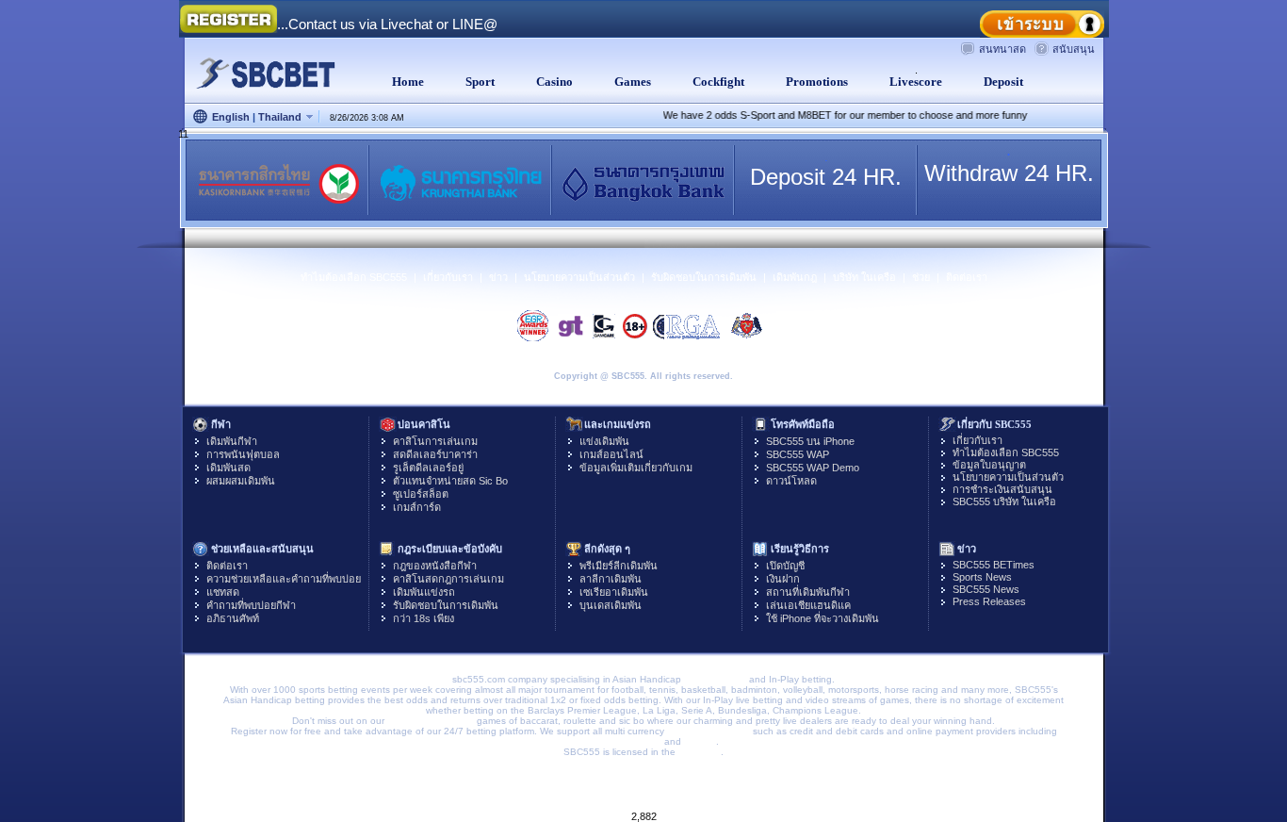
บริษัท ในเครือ (864, 277)
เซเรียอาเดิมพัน (613, 592)
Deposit (1000, 81)
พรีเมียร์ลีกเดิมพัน (618, 565)
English (231, 117)
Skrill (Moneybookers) (615, 741)
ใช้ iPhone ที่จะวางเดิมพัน (822, 618)
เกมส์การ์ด (417, 507)
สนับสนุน (1073, 49)
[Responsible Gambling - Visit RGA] (686, 324)
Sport (477, 81)
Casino (551, 81)
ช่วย (921, 277)
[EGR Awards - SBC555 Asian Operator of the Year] (533, 325)
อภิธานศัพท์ (232, 618)
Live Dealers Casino (430, 720)
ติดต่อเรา (966, 277)
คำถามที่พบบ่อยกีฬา (251, 605)
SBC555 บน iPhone (810, 441)
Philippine (699, 752)
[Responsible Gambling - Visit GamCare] (604, 324)
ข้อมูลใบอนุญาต (989, 464)
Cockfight (715, 81)
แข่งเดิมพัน (604, 441)
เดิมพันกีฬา (231, 441)
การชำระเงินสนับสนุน (1002, 489)
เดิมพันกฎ (795, 277)
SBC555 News (986, 589)
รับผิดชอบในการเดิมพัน (704, 277)
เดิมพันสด (228, 467)
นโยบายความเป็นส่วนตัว (579, 277)
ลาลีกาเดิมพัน (610, 578)
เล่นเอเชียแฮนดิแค (808, 605)
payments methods (708, 731)
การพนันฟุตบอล (243, 454)
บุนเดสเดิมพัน (610, 605)
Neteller (700, 741)
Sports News (982, 577)
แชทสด (222, 592)
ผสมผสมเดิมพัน (240, 480)
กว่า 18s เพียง (423, 618)
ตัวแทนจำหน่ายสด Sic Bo (450, 480)
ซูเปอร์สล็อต (420, 494)
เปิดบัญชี (785, 565)
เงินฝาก (783, 578)
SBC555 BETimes (993, 564)
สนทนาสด (1002, 49)
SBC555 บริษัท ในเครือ (1004, 501)
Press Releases (989, 601)
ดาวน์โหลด (791, 480)
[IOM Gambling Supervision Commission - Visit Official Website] (748, 324)
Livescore (913, 81)
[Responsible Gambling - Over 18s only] (634, 324)
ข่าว (498, 277)
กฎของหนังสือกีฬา (435, 565)
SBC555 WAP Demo (812, 467)
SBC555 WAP (797, 454)
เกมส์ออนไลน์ (611, 454)
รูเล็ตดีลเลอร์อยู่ (428, 467)
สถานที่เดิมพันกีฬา (808, 592)
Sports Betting (715, 679)
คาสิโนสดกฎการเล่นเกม (448, 578)
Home (405, 81)
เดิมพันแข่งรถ (424, 592)
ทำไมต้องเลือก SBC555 (354, 277)
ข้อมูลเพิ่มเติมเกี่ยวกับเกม (635, 467)
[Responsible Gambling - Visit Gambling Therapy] (571, 324)
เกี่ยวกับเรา (448, 277)
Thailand (279, 117)
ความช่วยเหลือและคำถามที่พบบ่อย (283, 578)
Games (630, 81)
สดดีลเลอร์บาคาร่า (435, 454)
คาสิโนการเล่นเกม (435, 441)
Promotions (814, 81)
